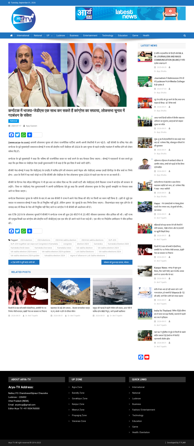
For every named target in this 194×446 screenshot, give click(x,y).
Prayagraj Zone (79, 415)
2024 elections (43, 240)
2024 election (26, 240)
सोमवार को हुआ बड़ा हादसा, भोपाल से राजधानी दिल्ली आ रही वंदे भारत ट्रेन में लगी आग (118, 262)
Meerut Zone (78, 410)
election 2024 (83, 244)
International (23, 35)
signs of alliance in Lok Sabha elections (87, 255)
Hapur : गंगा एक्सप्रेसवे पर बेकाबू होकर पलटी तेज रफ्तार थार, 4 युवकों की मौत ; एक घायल (169, 206)
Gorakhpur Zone (79, 398)
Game (135, 35)
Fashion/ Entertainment (143, 410)
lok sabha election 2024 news (24, 251)
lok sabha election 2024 (108, 248)
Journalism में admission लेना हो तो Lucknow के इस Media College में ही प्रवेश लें (169, 81)
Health (146, 35)
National (38, 35)
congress (67, 244)
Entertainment (90, 35)
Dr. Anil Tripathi (31, 316)
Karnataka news (64, 248)
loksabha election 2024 (55, 255)
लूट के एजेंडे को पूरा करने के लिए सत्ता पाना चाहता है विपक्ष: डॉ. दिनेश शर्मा (169, 101)
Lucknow (61, 35)
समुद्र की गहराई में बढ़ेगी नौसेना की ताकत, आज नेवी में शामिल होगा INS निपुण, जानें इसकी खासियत (112, 310)
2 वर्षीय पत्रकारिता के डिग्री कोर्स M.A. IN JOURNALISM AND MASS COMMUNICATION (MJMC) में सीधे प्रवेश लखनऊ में (169, 58)
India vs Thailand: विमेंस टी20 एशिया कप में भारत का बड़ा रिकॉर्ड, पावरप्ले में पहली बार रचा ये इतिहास (170, 314)
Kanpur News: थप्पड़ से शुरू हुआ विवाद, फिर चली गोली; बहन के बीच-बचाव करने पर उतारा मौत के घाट (169, 271)
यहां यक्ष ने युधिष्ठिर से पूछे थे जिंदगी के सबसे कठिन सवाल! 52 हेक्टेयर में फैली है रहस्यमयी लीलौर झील (170, 335)
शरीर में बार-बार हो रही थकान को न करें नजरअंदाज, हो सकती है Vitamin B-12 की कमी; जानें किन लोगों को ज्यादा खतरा (169, 292)
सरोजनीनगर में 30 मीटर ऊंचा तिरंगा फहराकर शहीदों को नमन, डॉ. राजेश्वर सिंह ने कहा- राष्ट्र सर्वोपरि (169, 185)
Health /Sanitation (141, 432)
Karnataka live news (43, 248)
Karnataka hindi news (20, 248)
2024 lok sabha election (65, 240)
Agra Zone (77, 387)
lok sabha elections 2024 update (25, 255)
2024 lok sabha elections (92, 240)
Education (123, 35)
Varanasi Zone (79, 421)
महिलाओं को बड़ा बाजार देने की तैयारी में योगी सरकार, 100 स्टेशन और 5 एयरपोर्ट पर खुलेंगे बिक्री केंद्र (169, 228)
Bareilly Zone (78, 393)
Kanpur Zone (78, 404)
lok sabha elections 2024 (110, 251)
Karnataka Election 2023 (118, 244)
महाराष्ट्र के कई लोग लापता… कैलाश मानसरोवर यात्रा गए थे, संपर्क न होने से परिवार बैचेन (70, 310)
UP (48, 35)
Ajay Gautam (31, 126)
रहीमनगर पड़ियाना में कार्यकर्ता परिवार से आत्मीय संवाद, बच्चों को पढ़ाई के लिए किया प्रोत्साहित (169, 163)
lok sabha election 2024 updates (56, 251)
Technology (107, 35)
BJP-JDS (112, 240)
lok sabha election (85, 248)
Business (74, 35)
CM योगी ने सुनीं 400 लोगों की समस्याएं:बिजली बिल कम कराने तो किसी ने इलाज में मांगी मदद (25, 262)
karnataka (98, 244)
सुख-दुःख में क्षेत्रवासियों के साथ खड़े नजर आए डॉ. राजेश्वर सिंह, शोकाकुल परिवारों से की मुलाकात (169, 142)
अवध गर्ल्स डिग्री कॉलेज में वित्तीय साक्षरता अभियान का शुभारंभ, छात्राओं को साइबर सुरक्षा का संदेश (169, 121)
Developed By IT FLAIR (176, 443)
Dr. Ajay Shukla (160, 71)
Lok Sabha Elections (85, 251)
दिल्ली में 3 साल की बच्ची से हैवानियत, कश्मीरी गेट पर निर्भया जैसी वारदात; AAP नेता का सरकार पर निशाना (27, 310)
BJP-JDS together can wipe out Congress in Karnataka (34, 244)
